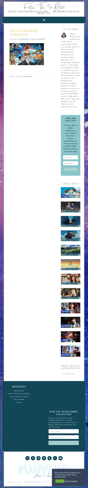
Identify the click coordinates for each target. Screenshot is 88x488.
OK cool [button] (60, 481)
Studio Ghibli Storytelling (19, 393)
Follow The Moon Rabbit (44, 7)
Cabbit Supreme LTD (32, 482)
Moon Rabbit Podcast (19, 396)
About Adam (19, 391)
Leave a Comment (38, 39)
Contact (19, 402)
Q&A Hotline (19, 399)
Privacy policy (71, 481)
